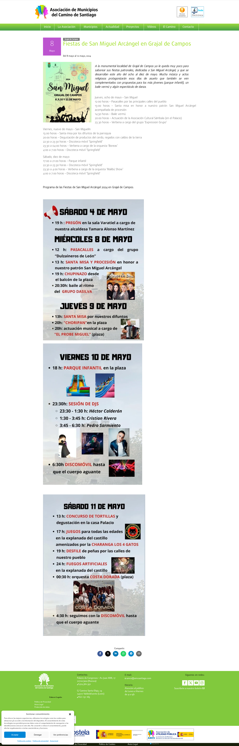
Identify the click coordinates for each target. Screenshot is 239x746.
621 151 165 (84, 697)
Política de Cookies (107, 744)
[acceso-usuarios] (182, 11)
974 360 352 (85, 684)
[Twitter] (190, 682)
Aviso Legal (38, 704)
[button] (70, 714)
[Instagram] (202, 682)
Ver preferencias (60, 735)
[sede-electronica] (197, 11)
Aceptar (14, 735)
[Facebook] (184, 682)
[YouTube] (196, 682)
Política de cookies (24, 741)
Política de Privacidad (42, 702)
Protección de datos (42, 707)
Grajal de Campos (71, 39)
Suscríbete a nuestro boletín (188, 688)
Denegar (38, 735)
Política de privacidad (41, 741)
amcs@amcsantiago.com (138, 678)
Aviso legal (54, 741)
